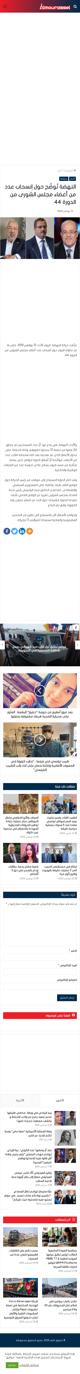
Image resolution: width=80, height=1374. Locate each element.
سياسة (63, 179)
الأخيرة (20, 1100)
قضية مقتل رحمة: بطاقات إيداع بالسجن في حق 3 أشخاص (23, 870)
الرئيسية (69, 170)
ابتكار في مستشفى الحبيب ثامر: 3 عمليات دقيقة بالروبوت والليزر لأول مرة (59, 870)
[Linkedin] (22, 531)
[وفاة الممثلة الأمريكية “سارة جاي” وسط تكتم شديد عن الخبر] (65, 1138)
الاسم (73, 950)
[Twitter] (14, 531)
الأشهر (60, 1100)
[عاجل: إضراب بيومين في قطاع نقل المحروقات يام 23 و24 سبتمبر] (59, 1287)
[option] (40, 645)
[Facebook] (6, 531)
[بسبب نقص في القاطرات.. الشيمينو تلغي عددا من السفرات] (20, 1237)
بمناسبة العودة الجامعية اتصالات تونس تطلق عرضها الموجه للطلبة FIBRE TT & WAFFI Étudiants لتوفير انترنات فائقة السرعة (61, 1258)
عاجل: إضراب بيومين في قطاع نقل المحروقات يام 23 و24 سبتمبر (60, 1305)
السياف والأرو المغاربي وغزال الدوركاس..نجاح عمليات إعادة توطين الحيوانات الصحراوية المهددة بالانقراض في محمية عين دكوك (20, 825)
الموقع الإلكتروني (67, 979)
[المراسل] (54, 6)
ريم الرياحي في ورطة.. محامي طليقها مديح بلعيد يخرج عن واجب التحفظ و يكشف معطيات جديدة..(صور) (29, 1116)
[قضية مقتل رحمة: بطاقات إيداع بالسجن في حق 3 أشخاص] (20, 853)
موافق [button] (12, 1365)
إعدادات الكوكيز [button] (29, 1365)
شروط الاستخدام (60, 1357)
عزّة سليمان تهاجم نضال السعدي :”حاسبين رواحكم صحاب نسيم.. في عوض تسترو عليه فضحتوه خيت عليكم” (28, 1195)
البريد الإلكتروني (67, 965)
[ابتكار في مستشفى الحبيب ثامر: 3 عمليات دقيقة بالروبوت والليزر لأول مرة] (59, 853)
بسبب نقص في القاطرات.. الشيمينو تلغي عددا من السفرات (23, 1254)
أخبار (59, 170)
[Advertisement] (40, 121)
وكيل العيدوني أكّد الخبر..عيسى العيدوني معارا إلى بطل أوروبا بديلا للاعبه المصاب (31, 1176)
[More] (29, 531)
